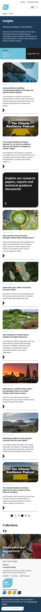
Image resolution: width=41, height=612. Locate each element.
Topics (5, 57)
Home (5, 13)
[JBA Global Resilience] (14, 592)
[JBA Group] (4, 592)
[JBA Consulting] (6, 7)
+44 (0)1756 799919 (32, 2)
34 (26, 515)
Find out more (20, 548)
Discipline (6, 55)
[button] (3, 531)
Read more (20, 88)
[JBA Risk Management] (9, 592)
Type (4, 52)
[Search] (37, 7)
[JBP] (19, 592)
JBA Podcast (24, 576)
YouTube (14, 576)
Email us (23, 2)
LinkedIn (6, 576)
